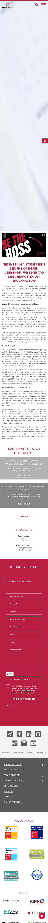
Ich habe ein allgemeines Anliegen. (20, 581)
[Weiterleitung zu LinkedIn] (28, 734)
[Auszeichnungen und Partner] (37, 854)
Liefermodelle (12, 786)
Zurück (24, 516)
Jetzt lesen (24, 475)
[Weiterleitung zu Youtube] (33, 743)
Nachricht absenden (24, 699)
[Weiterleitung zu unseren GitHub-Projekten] (38, 734)
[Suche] (36, 4)
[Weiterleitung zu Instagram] (24, 743)
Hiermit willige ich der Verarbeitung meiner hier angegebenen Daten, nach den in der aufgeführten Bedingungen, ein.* (25, 689)
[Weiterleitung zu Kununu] (14, 743)
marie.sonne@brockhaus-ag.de (26, 434)
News (7, 797)
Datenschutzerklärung (27, 691)
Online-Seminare (13, 802)
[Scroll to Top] (42, 916)
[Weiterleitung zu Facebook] (19, 734)
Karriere (8, 791)
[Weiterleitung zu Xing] (10, 734)
